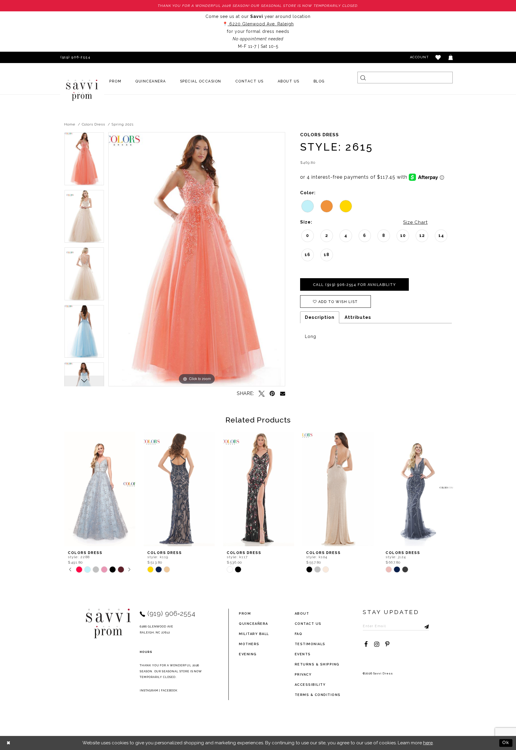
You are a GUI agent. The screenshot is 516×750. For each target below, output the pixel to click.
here (428, 743)
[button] (438, 57)
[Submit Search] (363, 77)
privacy (303, 674)
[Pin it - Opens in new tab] (272, 394)
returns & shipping (317, 664)
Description (319, 317)
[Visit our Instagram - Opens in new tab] (377, 644)
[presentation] (99, 489)
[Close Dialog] (9, 743)
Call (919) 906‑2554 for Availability (354, 285)
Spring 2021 (122, 124)
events (303, 654)
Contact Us (308, 624)
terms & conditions (318, 695)
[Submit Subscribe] (424, 626)
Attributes (358, 317)
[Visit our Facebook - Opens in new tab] (366, 644)
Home (69, 124)
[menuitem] (115, 81)
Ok (505, 742)
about (302, 614)
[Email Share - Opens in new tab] (282, 393)
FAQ (298, 634)
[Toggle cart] (451, 57)
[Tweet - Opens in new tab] (262, 394)
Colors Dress (93, 124)
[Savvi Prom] (82, 90)
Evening (248, 654)
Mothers (249, 644)
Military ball (254, 634)
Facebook (169, 690)
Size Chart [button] (415, 222)
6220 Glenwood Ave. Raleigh (261, 24)
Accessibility (310, 685)
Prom (245, 614)
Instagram (149, 690)
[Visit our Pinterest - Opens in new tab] (387, 644)
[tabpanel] (84, 161)
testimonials (310, 644)
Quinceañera (253, 624)
